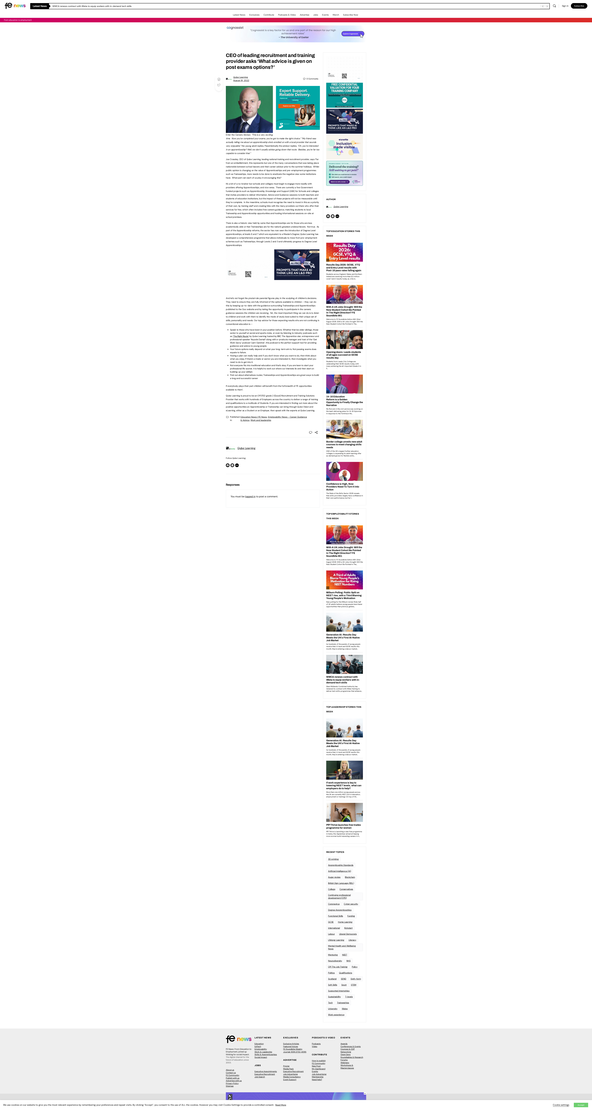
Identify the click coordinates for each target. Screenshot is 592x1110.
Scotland (332, 978)
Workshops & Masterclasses (347, 1066)
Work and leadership (261, 420)
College (331, 889)
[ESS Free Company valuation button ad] (344, 94)
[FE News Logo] (15, 5)
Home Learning (345, 922)
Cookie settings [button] (561, 1104)
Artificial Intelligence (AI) (339, 871)
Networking (346, 1052)
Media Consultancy (292, 1077)
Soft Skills (332, 984)
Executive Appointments (266, 1071)
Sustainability (334, 996)
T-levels (349, 996)
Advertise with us (234, 1080)
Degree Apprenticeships (340, 910)
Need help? (317, 1079)
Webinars (345, 1062)
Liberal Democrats (348, 934)
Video (314, 1046)
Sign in (565, 5)
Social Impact (261, 1057)
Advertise (304, 14)
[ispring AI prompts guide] (296, 278)
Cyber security (351, 904)
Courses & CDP (348, 1049)
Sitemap (230, 1086)
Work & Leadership (263, 1052)
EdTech (258, 1046)
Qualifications (345, 972)
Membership (317, 1077)
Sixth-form (356, 978)
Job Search (260, 1077)
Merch (336, 14)
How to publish (319, 1060)
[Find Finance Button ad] (344, 173)
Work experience (336, 1014)
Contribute (268, 14)
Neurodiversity (335, 960)
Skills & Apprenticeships (266, 1054)
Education (259, 1043)
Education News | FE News (253, 417)
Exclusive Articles (291, 1043)
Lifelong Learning (336, 940)
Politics (331, 972)
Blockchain (350, 877)
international (334, 928)
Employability (261, 1049)
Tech (330, 1002)
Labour (331, 934)
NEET (344, 954)
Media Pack (288, 1068)
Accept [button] (581, 1105)
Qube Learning (240, 77)
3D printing (333, 859)
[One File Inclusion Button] (344, 147)
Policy (355, 966)
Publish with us (232, 1078)
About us (230, 1070)
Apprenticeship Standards (340, 865)
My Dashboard (318, 1068)
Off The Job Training (337, 966)
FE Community (232, 1075)
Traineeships (343, 1002)
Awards (344, 1043)
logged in (250, 496)
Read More (280, 1105)
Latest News (239, 14)
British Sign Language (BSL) (341, 883)
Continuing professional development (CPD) (339, 896)
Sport (344, 984)
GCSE (331, 922)
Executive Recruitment (265, 1074)
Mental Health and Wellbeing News (342, 947)
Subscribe (579, 5)
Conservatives (346, 889)
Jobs (315, 14)
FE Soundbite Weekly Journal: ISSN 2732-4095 (294, 1050)
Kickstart (348, 928)
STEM (353, 984)
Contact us (231, 1072)
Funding (351, 916)
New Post (316, 1066)
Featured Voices (290, 1046)
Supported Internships (338, 990)
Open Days (346, 1054)
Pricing (286, 1066)
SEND (343, 978)
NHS (348, 960)
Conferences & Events (351, 1046)
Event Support (289, 1079)
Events (325, 14)
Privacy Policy (232, 1083)
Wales (345, 1008)
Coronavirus (333, 904)
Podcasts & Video (287, 14)
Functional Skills (335, 916)
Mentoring (333, 954)
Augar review (334, 877)
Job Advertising (290, 1074)
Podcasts (316, 1043)
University (332, 1008)
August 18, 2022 (241, 80)
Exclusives (254, 14)
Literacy (352, 940)
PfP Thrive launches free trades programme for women (79, 6)
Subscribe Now (350, 14)
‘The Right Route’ (241, 336)
